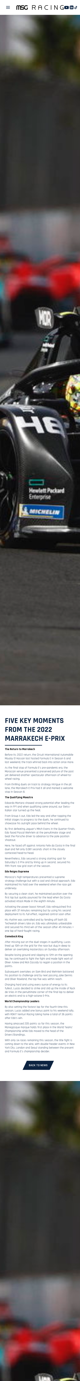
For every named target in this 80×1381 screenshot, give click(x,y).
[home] (40, 7)
